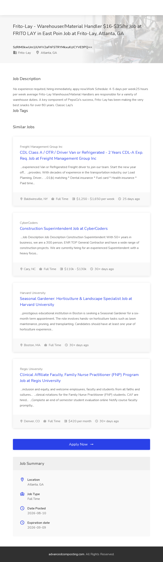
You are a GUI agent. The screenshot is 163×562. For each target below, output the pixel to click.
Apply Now (79, 444)
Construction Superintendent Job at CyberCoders (64, 228)
